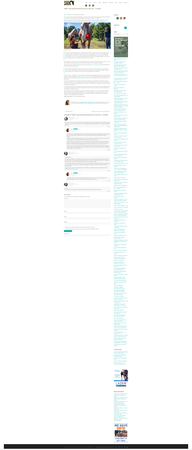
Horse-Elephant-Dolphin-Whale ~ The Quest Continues (121, 96)
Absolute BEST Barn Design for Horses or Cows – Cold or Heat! (120, 305)
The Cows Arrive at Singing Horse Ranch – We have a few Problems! (120, 169)
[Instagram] (124, 17)
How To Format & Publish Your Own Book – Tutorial (120, 82)
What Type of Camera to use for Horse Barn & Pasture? (120, 62)
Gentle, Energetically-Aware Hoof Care (120, 248)
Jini (65, 14)
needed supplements (98, 83)
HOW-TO (94, 2)
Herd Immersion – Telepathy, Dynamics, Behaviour (119, 238)
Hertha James (72, 152)
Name (65, 211)
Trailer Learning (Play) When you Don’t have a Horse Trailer (120, 316)
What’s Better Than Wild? (118, 310)
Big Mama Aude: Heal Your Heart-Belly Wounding (120, 323)
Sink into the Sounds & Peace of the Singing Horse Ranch (120, 183)
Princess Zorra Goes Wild (119, 296)
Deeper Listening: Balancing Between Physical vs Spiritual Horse (121, 72)
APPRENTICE (111, 2)
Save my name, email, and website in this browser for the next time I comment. (80, 227)
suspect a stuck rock (81, 76)
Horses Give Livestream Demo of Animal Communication (120, 320)
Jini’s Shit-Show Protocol (118, 318)
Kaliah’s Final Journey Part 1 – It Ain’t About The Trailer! (121, 203)
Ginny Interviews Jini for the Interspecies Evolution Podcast (120, 258)
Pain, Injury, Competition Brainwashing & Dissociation (119, 288)
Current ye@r (67, 233)
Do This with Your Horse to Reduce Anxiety (120, 133)
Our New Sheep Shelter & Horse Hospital (120, 113)
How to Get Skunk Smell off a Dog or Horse (121, 152)
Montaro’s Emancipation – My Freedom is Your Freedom (119, 263)
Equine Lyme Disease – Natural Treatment (120, 166)
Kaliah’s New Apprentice (118, 285)
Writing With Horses (68, 111)
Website (65, 221)
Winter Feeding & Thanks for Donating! (119, 197)
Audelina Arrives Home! (118, 209)
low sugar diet (87, 83)
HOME (96, 447)
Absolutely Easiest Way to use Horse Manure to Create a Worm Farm (121, 336)
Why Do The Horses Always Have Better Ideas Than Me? (120, 294)
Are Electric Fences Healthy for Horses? (120, 85)
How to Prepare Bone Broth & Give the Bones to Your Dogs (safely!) (120, 327)
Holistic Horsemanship (80, 14)
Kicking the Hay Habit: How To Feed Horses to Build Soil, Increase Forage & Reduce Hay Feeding (121, 106)
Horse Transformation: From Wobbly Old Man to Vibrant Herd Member (121, 214)
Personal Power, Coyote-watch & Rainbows (120, 345)
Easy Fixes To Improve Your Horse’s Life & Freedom (121, 116)
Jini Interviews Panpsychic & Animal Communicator (120, 227)
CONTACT (120, 2)
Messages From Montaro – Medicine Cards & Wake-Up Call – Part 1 (121, 79)
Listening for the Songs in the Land (120, 235)
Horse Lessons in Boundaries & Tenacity (120, 149)
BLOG (90, 2)
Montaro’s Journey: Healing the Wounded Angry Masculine (120, 269)
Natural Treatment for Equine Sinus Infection (120, 158)
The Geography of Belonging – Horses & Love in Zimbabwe (119, 291)
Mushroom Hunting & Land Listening (120, 255)
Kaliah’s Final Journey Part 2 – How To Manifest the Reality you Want (120, 200)
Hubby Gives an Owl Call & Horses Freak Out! (120, 56)
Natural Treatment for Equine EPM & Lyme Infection (121, 180)
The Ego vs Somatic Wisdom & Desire (120, 233)
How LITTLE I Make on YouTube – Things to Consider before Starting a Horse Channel (120, 125)
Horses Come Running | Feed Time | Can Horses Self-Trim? (120, 155)
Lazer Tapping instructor (91, 102)
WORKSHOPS (105, 2)
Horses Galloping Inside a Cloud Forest (120, 59)
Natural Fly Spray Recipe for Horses (121, 163)
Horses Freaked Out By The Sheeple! (121, 207)
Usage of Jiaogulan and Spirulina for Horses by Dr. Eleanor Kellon (120, 119)
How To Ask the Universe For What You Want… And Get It (120, 299)
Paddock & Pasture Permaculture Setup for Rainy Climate (120, 339)
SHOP (116, 2)
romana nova (116, 415)
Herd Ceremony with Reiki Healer (120, 280)
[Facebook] (117, 17)
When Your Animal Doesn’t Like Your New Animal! (121, 218)
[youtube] (121, 17)
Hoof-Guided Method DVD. (91, 87)
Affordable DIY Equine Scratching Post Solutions (101, 111)
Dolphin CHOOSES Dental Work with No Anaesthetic (121, 302)
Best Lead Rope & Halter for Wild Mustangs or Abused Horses (120, 65)
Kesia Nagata (66, 16)
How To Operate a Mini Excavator (120, 93)
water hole (73, 83)
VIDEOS (99, 2)
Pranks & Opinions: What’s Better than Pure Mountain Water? (120, 172)
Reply (109, 126)
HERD (86, 2)
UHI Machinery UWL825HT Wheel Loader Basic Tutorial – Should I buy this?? (120, 130)
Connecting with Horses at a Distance (119, 253)
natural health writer (82, 102)
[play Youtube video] (87, 35)
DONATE (125, 2)
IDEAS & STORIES (101, 447)
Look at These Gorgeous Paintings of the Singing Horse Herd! (121, 194)
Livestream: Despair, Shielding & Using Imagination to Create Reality (120, 342)
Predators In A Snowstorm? (119, 260)
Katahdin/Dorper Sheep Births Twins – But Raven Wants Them (120, 161)
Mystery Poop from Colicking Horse (120, 185)
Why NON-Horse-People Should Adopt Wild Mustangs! (120, 91)
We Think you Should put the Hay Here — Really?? (120, 188)
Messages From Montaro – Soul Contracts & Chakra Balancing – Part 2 (121, 75)
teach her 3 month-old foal (95, 64)
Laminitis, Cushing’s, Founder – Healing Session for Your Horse (120, 278)
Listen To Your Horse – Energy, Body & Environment (121, 308)
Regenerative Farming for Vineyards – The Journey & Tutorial (120, 99)
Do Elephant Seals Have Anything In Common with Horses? (120, 102)
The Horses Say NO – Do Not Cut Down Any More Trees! (120, 143)
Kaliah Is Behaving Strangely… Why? (121, 205)
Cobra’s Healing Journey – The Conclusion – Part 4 (119, 333)
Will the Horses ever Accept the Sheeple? (120, 191)
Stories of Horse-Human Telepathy (120, 250)
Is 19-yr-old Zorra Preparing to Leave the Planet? (121, 140)
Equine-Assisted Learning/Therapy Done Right (120, 245)
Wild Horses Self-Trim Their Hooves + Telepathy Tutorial (120, 69)
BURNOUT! (119, 420)
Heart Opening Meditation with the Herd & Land (120, 266)
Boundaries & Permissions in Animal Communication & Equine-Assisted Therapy (120, 241)
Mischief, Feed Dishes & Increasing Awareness (120, 330)
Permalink (71, 119)
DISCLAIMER (126, 447)
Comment (66, 198)
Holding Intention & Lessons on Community (120, 221)
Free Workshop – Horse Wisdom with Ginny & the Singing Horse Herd (121, 211)
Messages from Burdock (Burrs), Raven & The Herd (120, 272)
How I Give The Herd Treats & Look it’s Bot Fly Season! (120, 137)
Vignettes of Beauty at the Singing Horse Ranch (120, 122)
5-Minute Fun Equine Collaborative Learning (99, 20)
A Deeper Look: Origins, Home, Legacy (120, 224)
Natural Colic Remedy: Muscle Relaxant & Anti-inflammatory (119, 230)
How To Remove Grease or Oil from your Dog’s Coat (120, 146)
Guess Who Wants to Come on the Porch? (120, 175)
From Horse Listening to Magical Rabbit (120, 283)
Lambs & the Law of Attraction (119, 177)
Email (65, 216)
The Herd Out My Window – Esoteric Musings (121, 275)
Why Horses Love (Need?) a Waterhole (119, 88)
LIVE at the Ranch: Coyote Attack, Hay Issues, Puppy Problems (120, 110)
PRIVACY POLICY (121, 447)
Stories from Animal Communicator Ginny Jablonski (120, 313)
